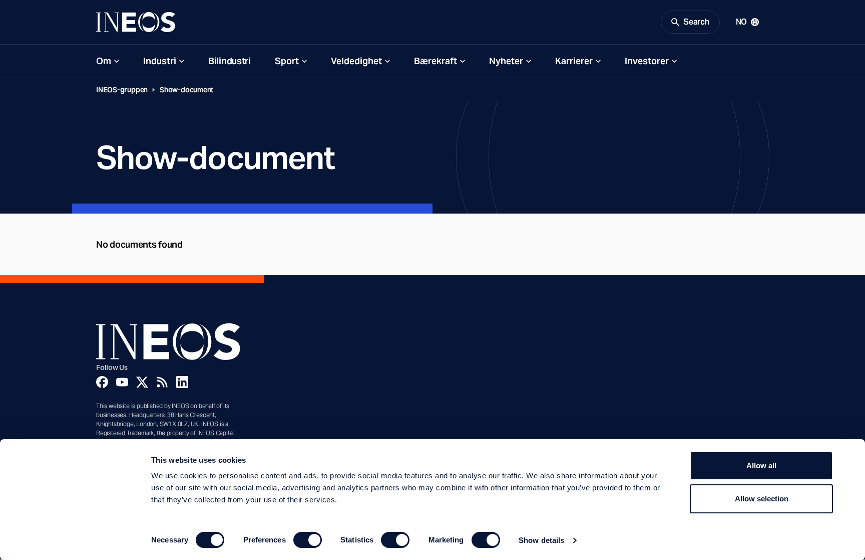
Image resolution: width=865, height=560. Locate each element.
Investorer (647, 61)
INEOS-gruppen (122, 89)
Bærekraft (435, 61)
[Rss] (162, 382)
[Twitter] (142, 382)
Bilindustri (229, 61)
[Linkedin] (182, 382)
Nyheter (506, 61)
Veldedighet (356, 61)
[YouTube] (122, 382)
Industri (159, 61)
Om (103, 61)
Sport (287, 61)
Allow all (761, 465)
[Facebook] (102, 382)
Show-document (186, 89)
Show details (541, 540)
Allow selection (761, 498)
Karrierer (574, 61)
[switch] (307, 540)
